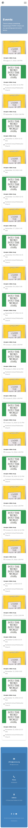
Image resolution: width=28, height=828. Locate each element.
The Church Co (14, 820)
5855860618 (14, 782)
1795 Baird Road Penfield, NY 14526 (14, 800)
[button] (25, 2)
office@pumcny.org (14, 764)
